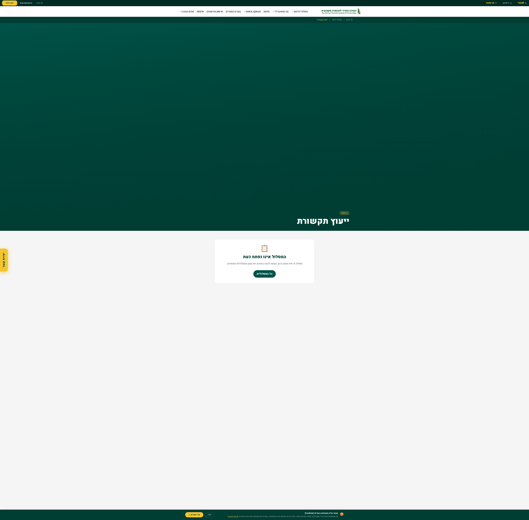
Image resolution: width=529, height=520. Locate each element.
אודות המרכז (187, 11)
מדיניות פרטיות (233, 516)
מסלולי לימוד (337, 19)
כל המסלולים (264, 274)
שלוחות (200, 11)
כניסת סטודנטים (26, 3)
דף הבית (349, 19)
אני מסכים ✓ (194, 514)
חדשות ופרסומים (215, 11)
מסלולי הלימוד (300, 11)
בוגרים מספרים (233, 11)
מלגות (267, 11)
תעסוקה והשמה (253, 11)
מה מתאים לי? (281, 11)
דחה (210, 514)
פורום (38, 3)
